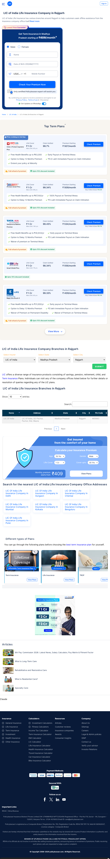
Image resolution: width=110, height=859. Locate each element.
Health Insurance (13, 738)
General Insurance (13, 723)
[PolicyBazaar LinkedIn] (57, 799)
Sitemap (85, 727)
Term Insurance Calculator (40, 734)
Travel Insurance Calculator (40, 753)
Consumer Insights (63, 738)
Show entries (15, 396)
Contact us (86, 742)
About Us (86, 723)
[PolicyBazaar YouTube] (64, 799)
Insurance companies (64, 730)
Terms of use (33, 100)
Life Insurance (48, 575)
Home (4, 114)
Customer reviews (63, 727)
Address (37, 413)
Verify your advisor (90, 745)
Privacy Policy (21, 100)
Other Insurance (13, 742)
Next (63, 429)
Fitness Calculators (40, 727)
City (84, 413)
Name (11, 413)
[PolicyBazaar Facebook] (44, 799)
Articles (58, 723)
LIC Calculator (35, 742)
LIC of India (12, 114)
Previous (48, 429)
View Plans (86, 473)
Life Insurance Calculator (39, 745)
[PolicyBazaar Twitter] (51, 799)
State (65, 413)
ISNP (84, 738)
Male (12, 47)
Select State (43, 355)
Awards (58, 734)
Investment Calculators (42, 723)
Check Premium (94, 144)
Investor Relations (89, 749)
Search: (68, 404)
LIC (4, 374)
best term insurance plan (78, 544)
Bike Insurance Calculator (40, 760)
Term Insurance (10, 378)
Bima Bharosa (13, 811)
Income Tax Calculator (38, 730)
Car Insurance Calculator (39, 757)
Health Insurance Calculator (41, 749)
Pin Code (99, 413)
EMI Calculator (35, 738)
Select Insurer (9, 355)
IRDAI (4, 811)
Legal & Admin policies (91, 734)
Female (25, 47)
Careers (85, 730)
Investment (10, 734)
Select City (78, 355)
